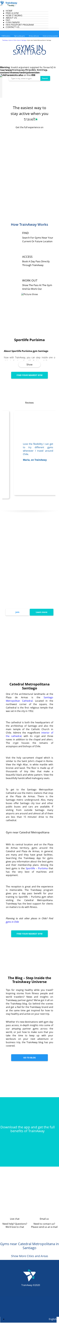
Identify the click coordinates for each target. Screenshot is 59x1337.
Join (17, 612)
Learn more (41, 612)
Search (45, 78)
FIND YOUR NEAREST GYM (29, 375)
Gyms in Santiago (21, 40)
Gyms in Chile (12, 40)
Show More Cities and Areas (29, 1256)
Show (29, 364)
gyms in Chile (12, 921)
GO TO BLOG (29, 1057)
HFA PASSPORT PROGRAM (20, 24)
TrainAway (5, 40)
